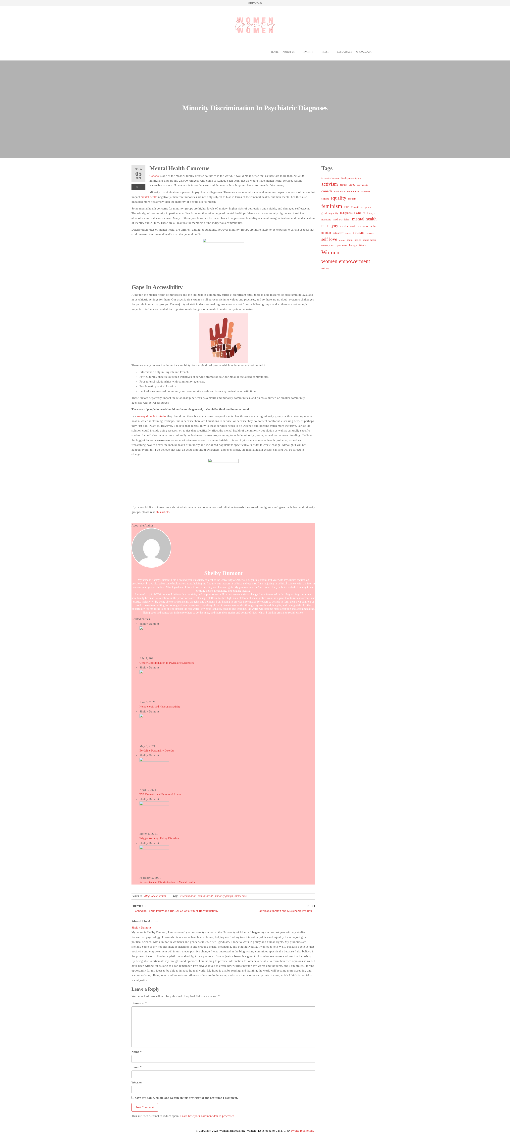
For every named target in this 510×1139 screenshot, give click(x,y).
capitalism (339, 191)
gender (368, 207)
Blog (325, 51)
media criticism (341, 219)
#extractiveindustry (330, 178)
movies (344, 226)
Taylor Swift (341, 246)
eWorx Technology (302, 1130)
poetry (348, 233)
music (353, 226)
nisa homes (363, 226)
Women (330, 252)
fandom (352, 198)
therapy (352, 245)
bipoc (352, 184)
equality (338, 198)
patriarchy (338, 233)
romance (370, 233)
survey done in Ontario (151, 416)
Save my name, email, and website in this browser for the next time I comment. (186, 1097)
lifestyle (371, 213)
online (373, 226)
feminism (331, 206)
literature (326, 219)
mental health (149, 197)
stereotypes (327, 245)
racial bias (240, 895)
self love (329, 239)
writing (325, 268)
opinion (326, 232)
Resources (344, 51)
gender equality (329, 213)
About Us (288, 51)
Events (308, 51)
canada (326, 191)
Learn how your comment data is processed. (207, 1115)
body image (362, 185)
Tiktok (362, 245)
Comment (139, 1003)
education (365, 192)
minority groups (224, 895)
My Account (364, 51)
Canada (154, 175)
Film (346, 206)
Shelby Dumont (223, 573)
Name (136, 1051)
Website (136, 1082)
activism (329, 184)
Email (136, 1067)
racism (358, 232)
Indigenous (346, 212)
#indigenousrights (351, 178)
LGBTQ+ (359, 212)
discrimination (188, 895)
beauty (343, 184)
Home (275, 51)
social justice (354, 240)
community (353, 191)
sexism (342, 240)
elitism (325, 198)
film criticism (357, 207)
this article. (163, 512)
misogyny (329, 225)
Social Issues (158, 895)
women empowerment (345, 261)
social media (369, 240)
